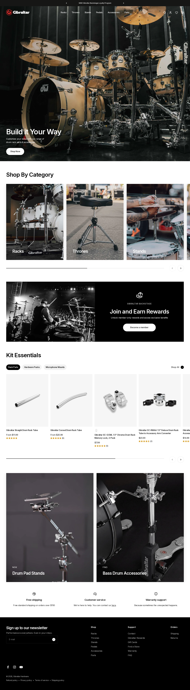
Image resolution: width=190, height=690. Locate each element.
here (114, 605)
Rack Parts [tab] (13, 367)
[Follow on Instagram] (14, 667)
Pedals (99, 12)
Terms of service (42, 680)
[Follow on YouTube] (21, 667)
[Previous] (66, 3)
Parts (126, 12)
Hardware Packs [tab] (32, 367)
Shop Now (15, 151)
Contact (131, 633)
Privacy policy (26, 680)
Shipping (174, 633)
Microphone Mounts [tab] (55, 367)
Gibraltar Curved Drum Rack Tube (66, 430)
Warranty (132, 651)
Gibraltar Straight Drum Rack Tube (22, 430)
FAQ (130, 655)
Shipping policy (58, 680)
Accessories (113, 12)
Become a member (139, 327)
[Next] (123, 3)
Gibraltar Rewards (136, 638)
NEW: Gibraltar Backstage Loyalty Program (95, 3)
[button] (11, 438)
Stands (88, 12)
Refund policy (12, 680)
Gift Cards (132, 642)
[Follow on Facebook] (8, 667)
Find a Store (133, 646)
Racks (63, 12)
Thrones (75, 12)
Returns (174, 638)
